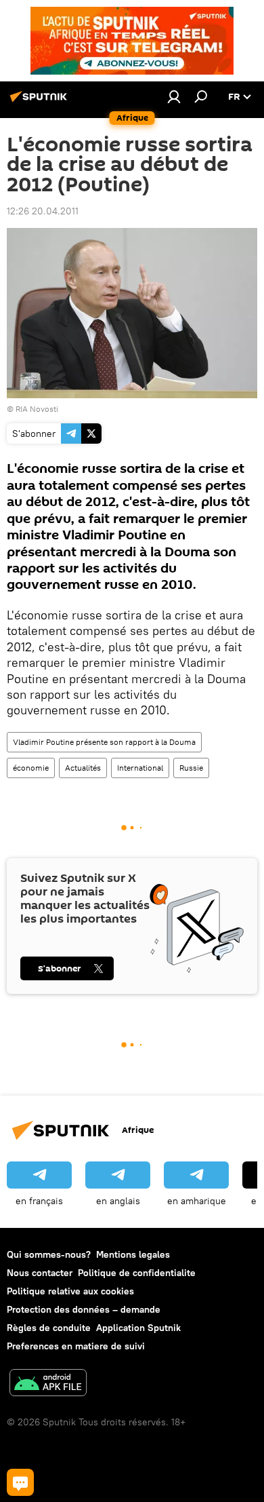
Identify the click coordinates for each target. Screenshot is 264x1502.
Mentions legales (133, 1254)
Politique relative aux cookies (70, 1291)
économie (31, 768)
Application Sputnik (138, 1328)
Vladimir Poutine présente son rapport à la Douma (104, 742)
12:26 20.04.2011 (43, 211)
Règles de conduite (49, 1328)
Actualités (83, 768)
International (140, 768)
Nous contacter (39, 1273)
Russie (191, 768)
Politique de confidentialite (137, 1273)
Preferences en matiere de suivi (76, 1346)
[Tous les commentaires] (20, 1482)
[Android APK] (48, 1384)
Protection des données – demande (83, 1309)
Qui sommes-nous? (49, 1254)
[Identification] (174, 96)
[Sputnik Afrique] (40, 102)
